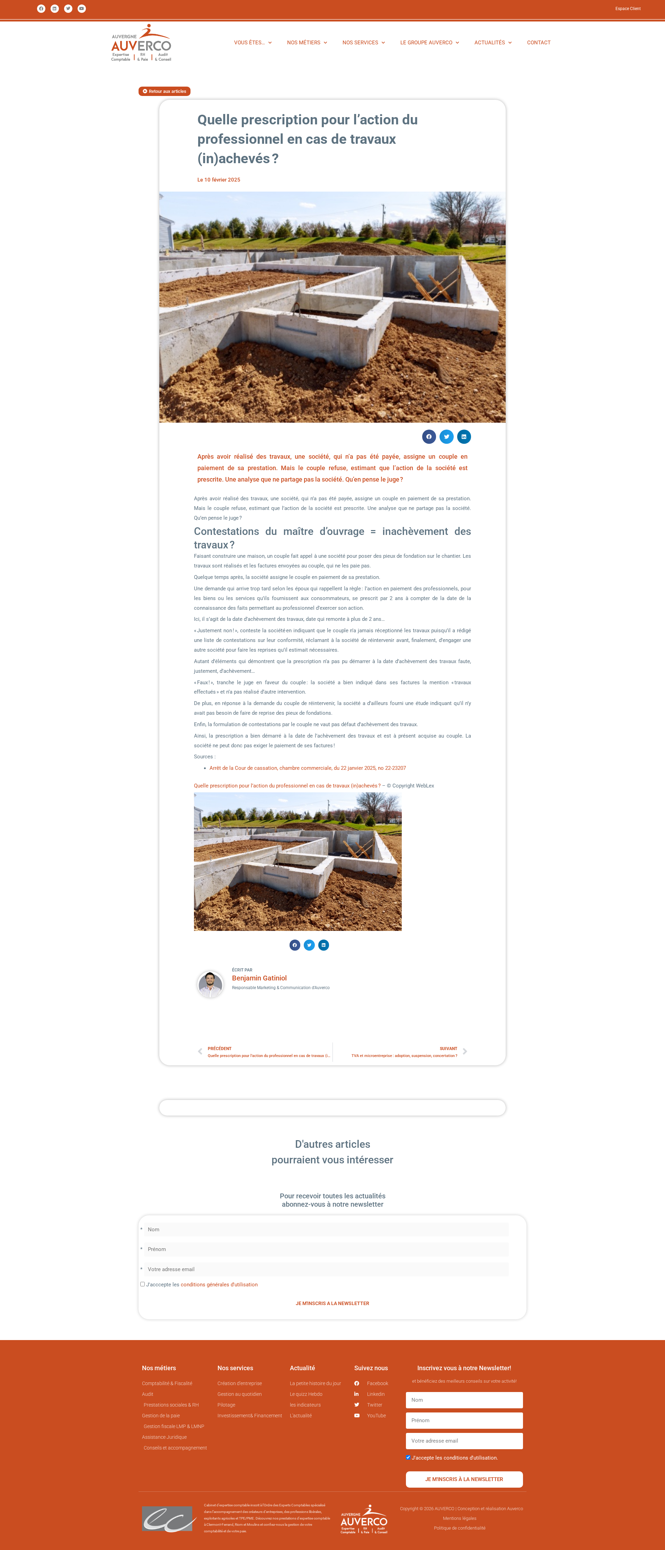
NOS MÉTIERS (303, 42)
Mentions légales (460, 1518)
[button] (429, 437)
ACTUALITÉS (490, 42)
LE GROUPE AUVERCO (426, 42)
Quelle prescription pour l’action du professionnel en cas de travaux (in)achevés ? (288, 786)
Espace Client (628, 8)
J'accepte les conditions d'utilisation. (455, 1458)
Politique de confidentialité (460, 1528)
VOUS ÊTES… (249, 42)
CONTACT (539, 42)
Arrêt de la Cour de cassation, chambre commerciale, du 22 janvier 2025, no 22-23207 (308, 768)
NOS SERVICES (360, 42)
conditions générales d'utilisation (219, 1285)
